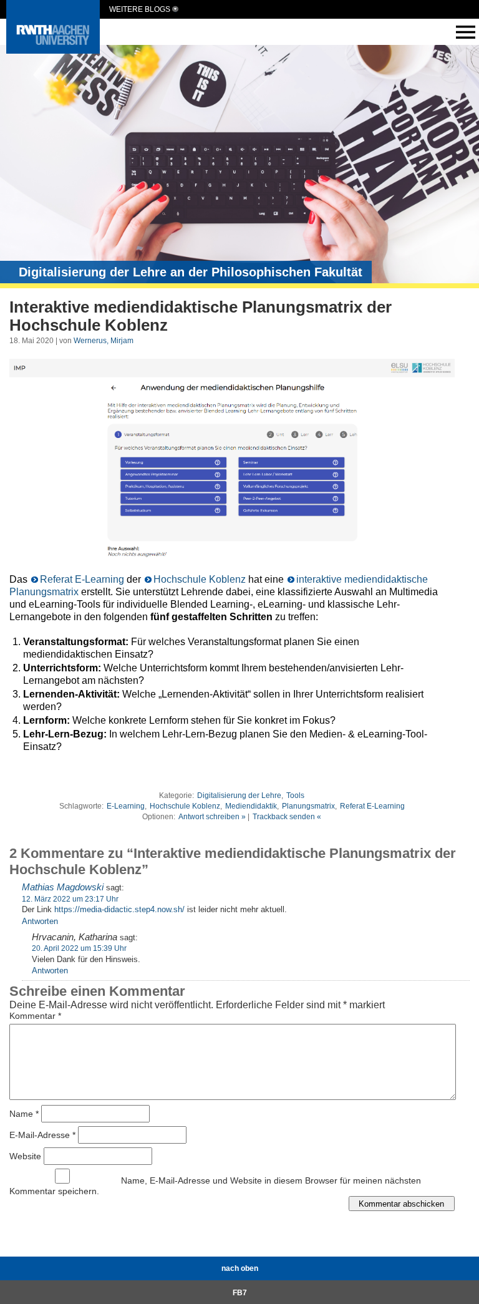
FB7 (240, 1292)
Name (24, 1114)
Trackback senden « (287, 816)
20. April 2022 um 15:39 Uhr (79, 948)
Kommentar (35, 1016)
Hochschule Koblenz (199, 579)
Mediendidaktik (251, 806)
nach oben (239, 1268)
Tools (295, 795)
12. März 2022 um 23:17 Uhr (70, 899)
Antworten (40, 921)
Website (25, 1156)
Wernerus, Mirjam (103, 340)
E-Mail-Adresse (42, 1135)
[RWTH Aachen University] (53, 50)
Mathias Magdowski (63, 887)
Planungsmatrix (308, 806)
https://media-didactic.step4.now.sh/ (119, 909)
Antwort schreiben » (212, 816)
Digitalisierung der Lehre (239, 795)
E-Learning (126, 806)
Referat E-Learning (82, 579)
